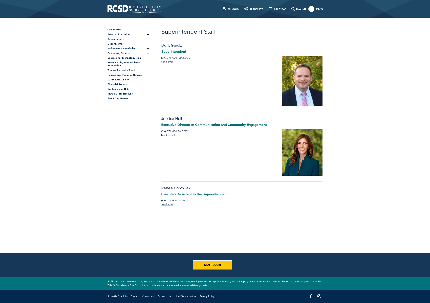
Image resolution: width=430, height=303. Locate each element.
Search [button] (301, 9)
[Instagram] (319, 296)
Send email (167, 61)
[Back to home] (134, 9)
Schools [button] (233, 9)
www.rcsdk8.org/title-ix (194, 285)
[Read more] (302, 81)
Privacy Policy (207, 296)
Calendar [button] (280, 9)
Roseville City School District (123, 296)
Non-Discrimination (185, 296)
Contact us (148, 296)
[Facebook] (310, 296)
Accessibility (164, 296)
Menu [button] (319, 9)
